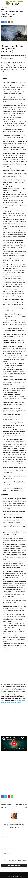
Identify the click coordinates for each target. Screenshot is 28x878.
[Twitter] (5, 22)
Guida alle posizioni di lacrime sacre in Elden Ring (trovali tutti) (7, 806)
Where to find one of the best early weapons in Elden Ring (20, 806)
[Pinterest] (9, 22)
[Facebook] (2, 22)
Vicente (4, 18)
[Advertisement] (14, 665)
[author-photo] (14, 819)
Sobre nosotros (18, 874)
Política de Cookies (10, 874)
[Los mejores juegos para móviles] (14, 2)
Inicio (2, 7)
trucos (6, 7)
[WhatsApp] (12, 22)
